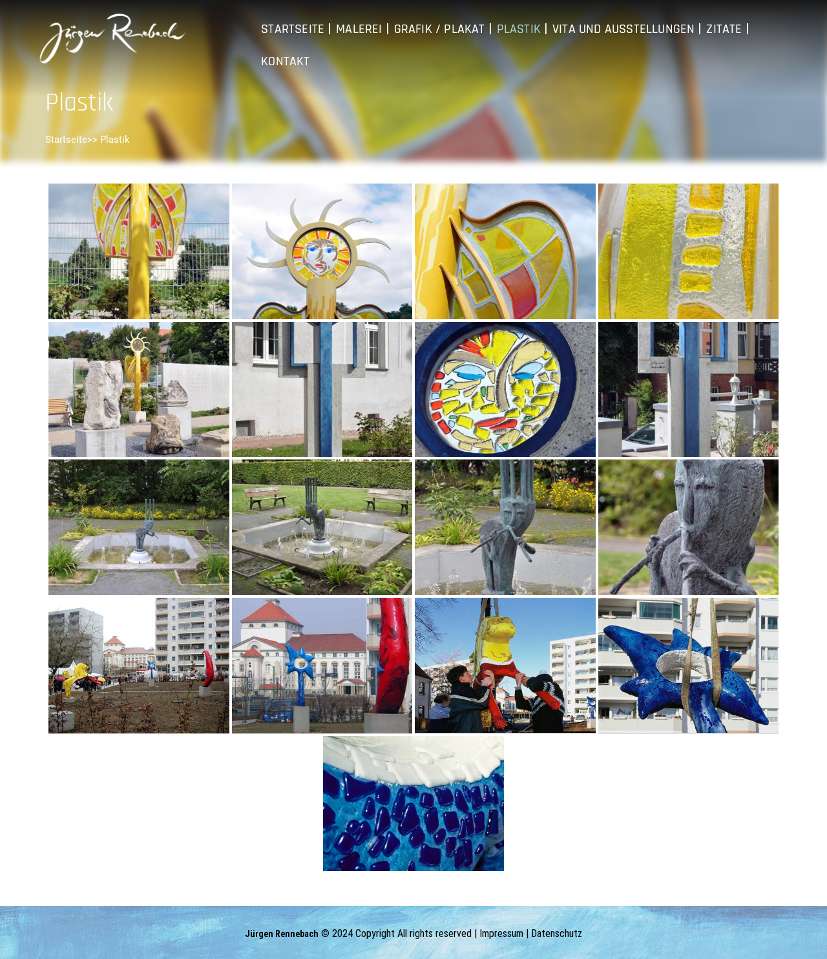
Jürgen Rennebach (282, 934)
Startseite (292, 29)
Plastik (519, 29)
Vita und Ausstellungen (623, 29)
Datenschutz (556, 933)
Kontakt (285, 61)
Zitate (724, 29)
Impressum (501, 933)
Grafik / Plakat (439, 29)
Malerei (359, 29)
